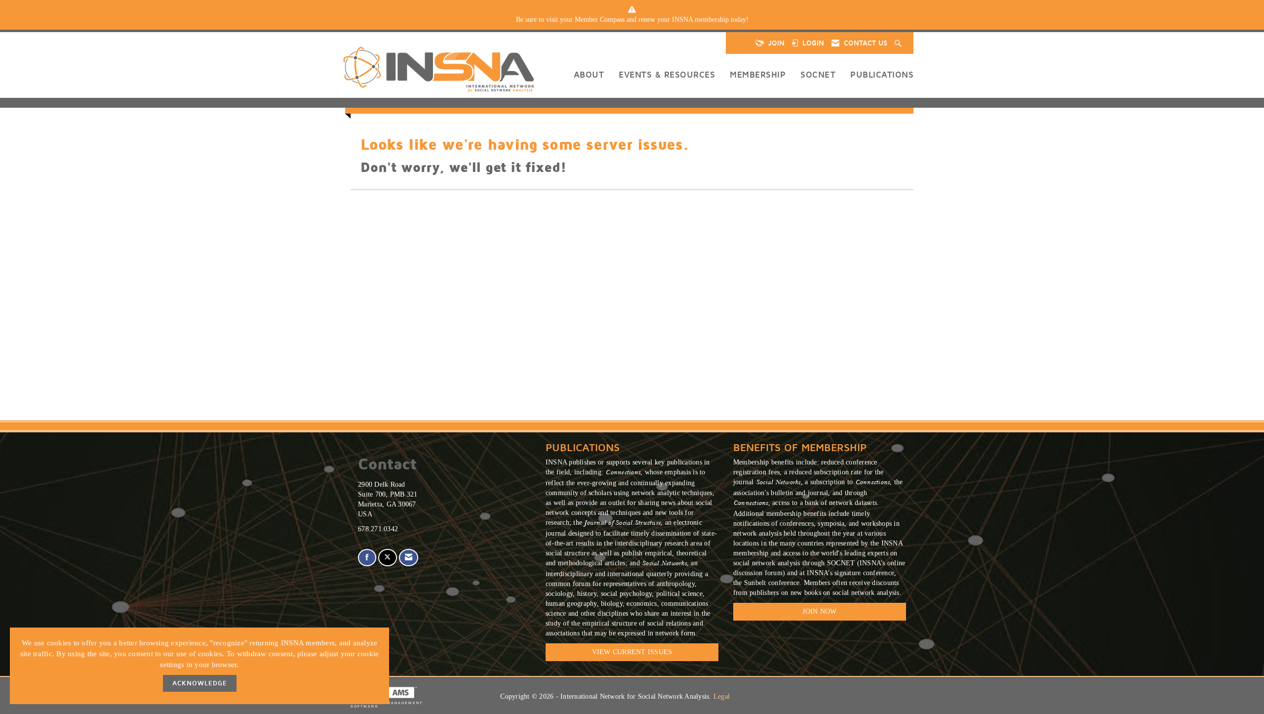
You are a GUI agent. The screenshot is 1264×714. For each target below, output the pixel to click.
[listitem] (632, 20)
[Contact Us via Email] (408, 557)
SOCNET (817, 74)
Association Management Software (387, 704)
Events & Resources (667, 74)
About (589, 74)
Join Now (819, 611)
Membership (758, 74)
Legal (721, 696)
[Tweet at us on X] (387, 557)
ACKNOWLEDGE (199, 683)
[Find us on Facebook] (367, 557)
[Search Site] (899, 43)
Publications (881, 74)
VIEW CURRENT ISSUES (632, 652)
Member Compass (600, 19)
